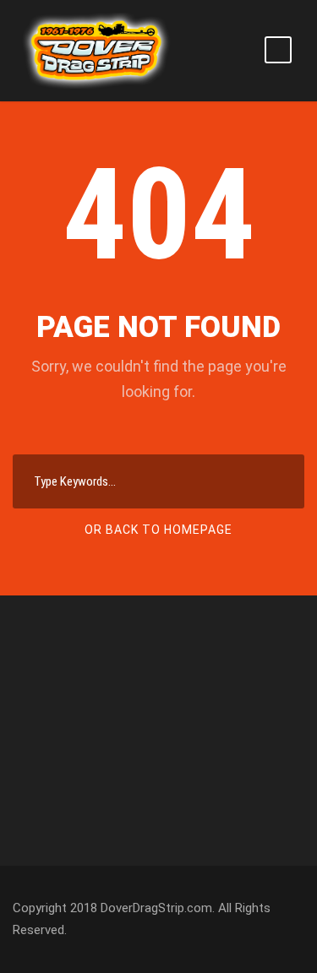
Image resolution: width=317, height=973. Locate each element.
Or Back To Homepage (158, 529)
